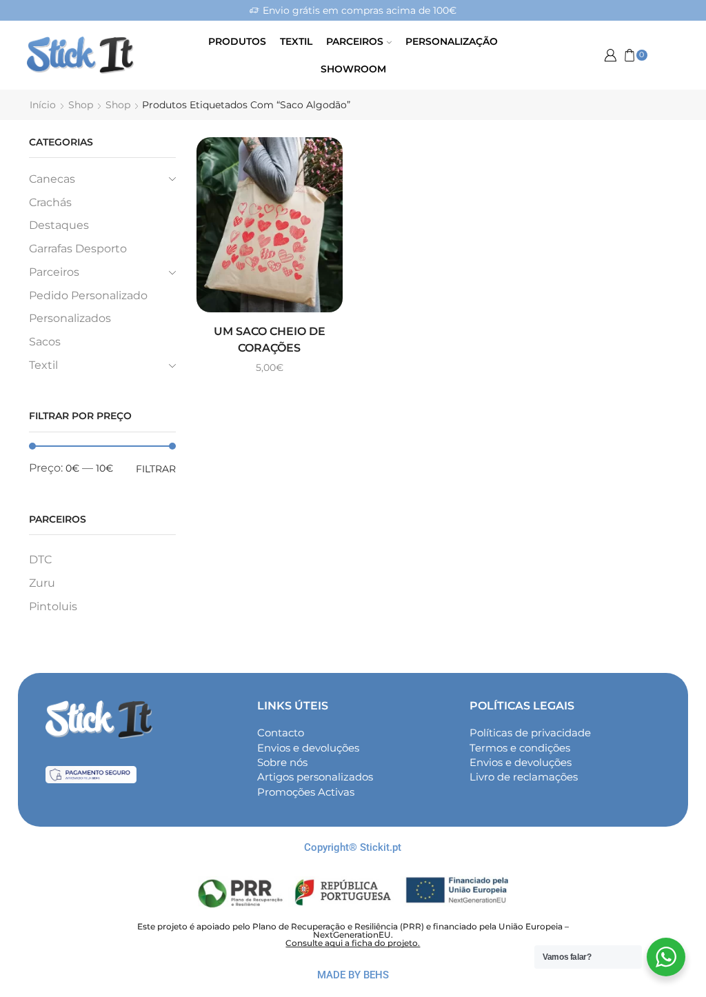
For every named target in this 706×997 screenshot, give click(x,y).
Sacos (45, 341)
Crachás (50, 202)
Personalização (451, 41)
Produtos (237, 41)
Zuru (42, 583)
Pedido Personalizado (88, 295)
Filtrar (156, 469)
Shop (80, 105)
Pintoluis (53, 606)
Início (43, 105)
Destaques (59, 225)
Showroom (353, 69)
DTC (40, 559)
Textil (296, 41)
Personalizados (70, 318)
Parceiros (354, 41)
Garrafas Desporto (78, 248)
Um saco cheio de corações (269, 339)
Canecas (52, 178)
